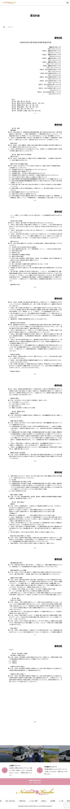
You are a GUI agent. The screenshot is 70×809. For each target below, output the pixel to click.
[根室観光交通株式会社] (9, 2)
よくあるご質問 (33, 801)
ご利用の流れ (22, 801)
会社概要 (52, 801)
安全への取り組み (10, 801)
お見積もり (44, 801)
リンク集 (60, 801)
